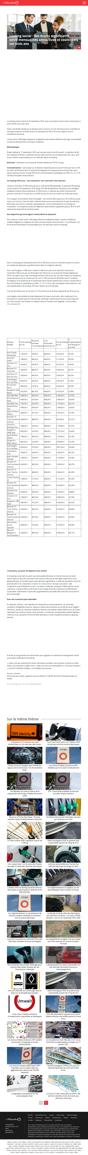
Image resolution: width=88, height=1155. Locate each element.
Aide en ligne (60, 1115)
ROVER (61, 1150)
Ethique (66, 1117)
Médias (47, 1117)
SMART (17, 1152)
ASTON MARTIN (36, 1142)
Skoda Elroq (12, 406)
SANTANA (71, 1150)
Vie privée (74, 1117)
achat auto (57, 1131)
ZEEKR (76, 1152)
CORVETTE (30, 1144)
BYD (72, 1142)
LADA (63, 1146)
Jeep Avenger (12, 456)
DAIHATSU (53, 1144)
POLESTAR (34, 1150)
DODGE (59, 1144)
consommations (47, 173)
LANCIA (77, 1146)
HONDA (15, 1146)
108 (43, 273)
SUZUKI (36, 1152)
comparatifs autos (37, 1129)
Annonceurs (39, 1117)
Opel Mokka (12, 435)
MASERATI (40, 1148)
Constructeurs (56, 1117)
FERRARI (66, 1144)
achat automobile (59, 1136)
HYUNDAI (27, 1146)
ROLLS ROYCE (54, 1150)
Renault (10, 368)
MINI (73, 1148)
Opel (9, 411)
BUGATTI (68, 1142)
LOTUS (29, 1148)
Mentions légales (72, 1115)
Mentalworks (9, 1132)
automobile (50, 139)
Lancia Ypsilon (13, 477)
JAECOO (47, 1146)
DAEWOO (46, 1144)
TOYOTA (46, 1152)
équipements (39, 204)
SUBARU (31, 1152)
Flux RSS (30, 1115)
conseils (37, 1136)
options (62, 180)
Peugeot (18, 270)
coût (54, 129)
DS (63, 1144)
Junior (9, 525)
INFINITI (37, 1146)
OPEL (19, 1150)
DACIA (41, 1144)
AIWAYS (15, 1142)
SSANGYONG (24, 1152)
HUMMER (21, 1146)
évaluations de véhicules (71, 1127)
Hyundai (10, 358)
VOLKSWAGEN (59, 1152)
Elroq (15, 490)
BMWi (56, 1142)
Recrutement (48, 1120)
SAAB (65, 1150)
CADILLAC (78, 1142)
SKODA (13, 1152)
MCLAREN (59, 1148)
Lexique (51, 1115)
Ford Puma (11, 385)
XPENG (71, 1152)
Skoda (9, 490)
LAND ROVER (9, 1148)
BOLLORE (62, 1142)
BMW (52, 1142)
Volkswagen (12, 379)
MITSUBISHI (78, 1148)
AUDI (43, 1142)
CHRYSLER (18, 1144)
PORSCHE (41, 1150)
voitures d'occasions (65, 1134)
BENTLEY (48, 1142)
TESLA (41, 1152)
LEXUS (24, 1148)
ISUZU (42, 1146)
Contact (30, 1117)
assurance (65, 129)
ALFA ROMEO (22, 1142)
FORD (79, 1144)
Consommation (14, 168)
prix (33, 131)
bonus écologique (44, 1134)
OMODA (14, 1150)
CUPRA (36, 1144)
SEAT (75, 1150)
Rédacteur (39, 1120)
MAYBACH (47, 1148)
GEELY (10, 1146)
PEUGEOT (24, 1150)
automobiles (50, 206)
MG (70, 1148)
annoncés (56, 296)
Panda (9, 355)
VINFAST (52, 1152)
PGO (29, 1150)
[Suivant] (46, 1103)
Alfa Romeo (12, 522)
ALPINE (29, 1142)
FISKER (75, 1144)
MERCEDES (65, 1148)
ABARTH (9, 1142)
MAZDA (53, 1148)
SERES (79, 1150)
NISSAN (9, 1150)
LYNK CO (34, 1148)
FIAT (71, 1144)
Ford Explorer (13, 398)
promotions (52, 1127)
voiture (49, 199)
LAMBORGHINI (69, 1146)
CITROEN (24, 1144)
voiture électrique (71, 121)
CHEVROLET (10, 1144)
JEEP (57, 1146)
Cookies (30, 1120)
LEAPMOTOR (18, 1148)
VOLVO (66, 1152)
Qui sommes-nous (40, 1115)
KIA (60, 1146)
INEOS (33, 1146)
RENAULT (47, 1150)
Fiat (8, 352)
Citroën (31, 291)
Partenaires (58, 1120)
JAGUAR (52, 1146)
